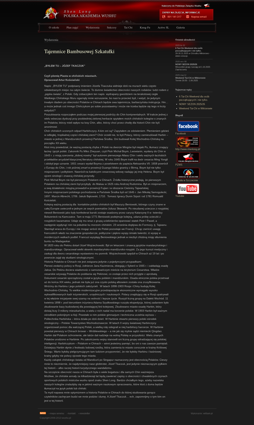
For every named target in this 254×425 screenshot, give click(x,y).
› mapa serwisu (56, 413)
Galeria (180, 27)
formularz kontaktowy (198, 17)
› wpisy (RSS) (43, 413)
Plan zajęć (72, 27)
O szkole (54, 27)
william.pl (208, 413)
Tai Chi (128, 27)
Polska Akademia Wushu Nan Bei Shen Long (93, 11)
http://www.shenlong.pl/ (187, 149)
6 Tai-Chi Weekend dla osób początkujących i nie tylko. (194, 98)
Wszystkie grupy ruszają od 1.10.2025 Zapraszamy (192, 67)
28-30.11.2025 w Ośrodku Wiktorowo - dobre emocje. (192, 52)
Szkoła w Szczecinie (186, 180)
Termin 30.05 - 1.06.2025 (190, 79)
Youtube (179, 196)
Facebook (180, 133)
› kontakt (71, 413)
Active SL (163, 27)
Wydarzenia (92, 27)
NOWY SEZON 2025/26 (192, 104)
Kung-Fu (145, 27)
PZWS (178, 164)
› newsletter (84, 413)
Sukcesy (112, 27)
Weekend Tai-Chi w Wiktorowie (195, 108)
